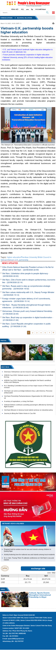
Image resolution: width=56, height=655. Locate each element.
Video (3, 589)
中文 (22, 9)
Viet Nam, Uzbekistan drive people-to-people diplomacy (25, 274)
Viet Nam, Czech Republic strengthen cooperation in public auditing (26, 325)
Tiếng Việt (14, 9)
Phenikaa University (29, 257)
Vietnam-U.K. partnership (17, 259)
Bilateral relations (24, 18)
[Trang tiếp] (49, 333)
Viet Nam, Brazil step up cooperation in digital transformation (27, 318)
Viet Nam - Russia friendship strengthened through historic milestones (26, 306)
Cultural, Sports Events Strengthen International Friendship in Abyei (40, 595)
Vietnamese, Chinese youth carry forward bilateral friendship (27, 312)
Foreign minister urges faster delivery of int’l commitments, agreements (26, 299)
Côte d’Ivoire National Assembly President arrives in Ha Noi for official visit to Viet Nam (28, 268)
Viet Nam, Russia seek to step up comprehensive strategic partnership (26, 287)
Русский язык (40, 9)
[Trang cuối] (53, 333)
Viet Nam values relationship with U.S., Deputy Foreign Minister (28, 293)
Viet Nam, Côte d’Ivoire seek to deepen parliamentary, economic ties (28, 281)
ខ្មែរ (32, 9)
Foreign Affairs (7, 18)
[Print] (53, 23)
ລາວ (27, 9)
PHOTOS (3, 340)
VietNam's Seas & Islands (13, 523)
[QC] (28, 481)
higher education (14, 257)
